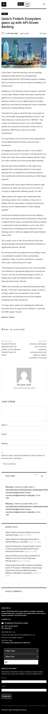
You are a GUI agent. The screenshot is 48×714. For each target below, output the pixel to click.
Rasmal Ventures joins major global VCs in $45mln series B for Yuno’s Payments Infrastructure (23, 558)
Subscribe (6, 696)
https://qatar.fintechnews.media (24, 388)
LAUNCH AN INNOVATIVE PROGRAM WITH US (18, 635)
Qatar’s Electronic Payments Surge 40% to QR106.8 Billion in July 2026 (22, 540)
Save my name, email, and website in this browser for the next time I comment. (23, 457)
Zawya (11, 317)
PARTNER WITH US (8, 632)
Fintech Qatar (7, 710)
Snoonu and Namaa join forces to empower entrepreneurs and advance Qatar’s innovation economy (38, 351)
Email (3, 434)
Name (3, 425)
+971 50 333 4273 (11, 626)
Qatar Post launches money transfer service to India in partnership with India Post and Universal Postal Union (23, 549)
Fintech (4, 14)
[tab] (36, 473)
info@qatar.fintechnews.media (16, 623)
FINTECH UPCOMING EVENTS (12, 638)
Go (6, 662)
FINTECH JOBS (6, 640)
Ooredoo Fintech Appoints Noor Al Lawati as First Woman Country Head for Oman (11, 349)
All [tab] (42, 476)
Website (4, 443)
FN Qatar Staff (13, 33)
